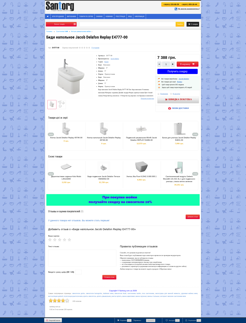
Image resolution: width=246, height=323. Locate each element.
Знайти (180, 24)
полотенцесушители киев (73, 296)
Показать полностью (147, 98)
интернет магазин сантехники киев (173, 296)
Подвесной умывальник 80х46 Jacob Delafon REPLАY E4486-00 (141, 139)
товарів (194, 24)
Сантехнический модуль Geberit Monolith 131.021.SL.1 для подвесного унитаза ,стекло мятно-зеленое (179, 178)
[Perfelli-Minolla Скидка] (123, 200)
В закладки (176, 94)
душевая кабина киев (189, 293)
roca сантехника (148, 293)
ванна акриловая (128, 296)
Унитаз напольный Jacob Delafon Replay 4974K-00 (104, 139)
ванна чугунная (141, 296)
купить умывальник (104, 296)
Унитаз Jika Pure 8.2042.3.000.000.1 (141, 176)
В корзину (185, 64)
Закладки (173, 320)
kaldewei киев (108, 293)
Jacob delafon (115, 59)
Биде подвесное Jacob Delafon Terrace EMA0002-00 (104, 177)
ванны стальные (153, 296)
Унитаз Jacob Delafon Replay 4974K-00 (66, 138)
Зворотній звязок (54, 320)
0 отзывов (95, 48)
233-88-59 (171, 4)
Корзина (130, 320)
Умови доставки (180, 108)
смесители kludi (120, 293)
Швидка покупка (180, 99)
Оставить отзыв (109, 277)
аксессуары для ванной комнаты (167, 293)
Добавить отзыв (193, 217)
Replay (106, 62)
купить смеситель (89, 296)
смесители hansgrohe (94, 293)
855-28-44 (189, 4)
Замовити (151, 320)
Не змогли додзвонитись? (189, 9)
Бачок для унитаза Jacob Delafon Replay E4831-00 (179, 139)
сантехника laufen (134, 293)
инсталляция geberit (55, 296)
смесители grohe (78, 293)
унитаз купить (116, 296)
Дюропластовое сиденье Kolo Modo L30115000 (66, 177)
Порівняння (164, 94)
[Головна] (48, 16)
